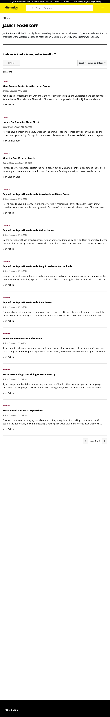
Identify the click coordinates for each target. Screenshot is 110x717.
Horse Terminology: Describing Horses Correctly (29, 374)
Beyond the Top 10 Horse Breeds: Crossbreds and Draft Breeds (36, 194)
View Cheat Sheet (11, 140)
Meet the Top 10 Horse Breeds (19, 158)
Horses (6, 81)
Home (7, 18)
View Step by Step (12, 176)
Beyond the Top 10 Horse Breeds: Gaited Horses (28, 230)
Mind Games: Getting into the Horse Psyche (26, 86)
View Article (8, 104)
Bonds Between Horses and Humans (22, 338)
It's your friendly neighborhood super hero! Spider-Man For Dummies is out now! (55, 1)
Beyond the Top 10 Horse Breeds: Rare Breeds (27, 302)
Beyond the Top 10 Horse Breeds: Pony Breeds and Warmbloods (37, 266)
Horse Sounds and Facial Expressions (23, 410)
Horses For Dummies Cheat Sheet (21, 122)
